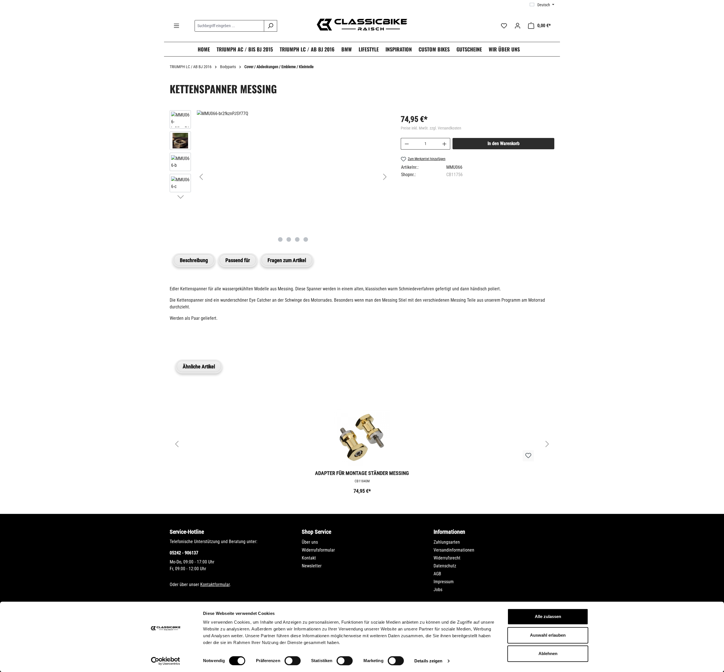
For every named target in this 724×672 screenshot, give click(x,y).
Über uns (310, 542)
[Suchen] (270, 26)
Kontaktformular (215, 584)
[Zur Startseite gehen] (362, 25)
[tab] (194, 260)
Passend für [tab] (237, 260)
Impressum (444, 581)
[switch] (293, 660)
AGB (437, 573)
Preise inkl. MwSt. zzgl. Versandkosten (431, 128)
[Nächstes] (385, 177)
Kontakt (309, 558)
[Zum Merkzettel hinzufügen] (528, 455)
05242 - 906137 (184, 553)
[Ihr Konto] (517, 25)
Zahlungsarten (447, 542)
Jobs (438, 589)
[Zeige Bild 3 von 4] (297, 239)
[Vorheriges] (201, 177)
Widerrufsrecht (447, 558)
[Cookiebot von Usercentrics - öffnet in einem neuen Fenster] (165, 661)
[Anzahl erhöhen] (445, 144)
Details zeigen (428, 660)
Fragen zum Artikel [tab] (287, 260)
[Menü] (176, 25)
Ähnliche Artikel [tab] (199, 367)
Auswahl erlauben (548, 635)
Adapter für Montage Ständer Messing (362, 473)
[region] (279, 176)
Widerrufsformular (318, 550)
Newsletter (312, 566)
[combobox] (229, 26)
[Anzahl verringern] (407, 144)
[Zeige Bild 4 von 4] (305, 239)
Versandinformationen (454, 550)
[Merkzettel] (504, 25)
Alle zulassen (548, 616)
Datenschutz (445, 566)
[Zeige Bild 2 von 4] (288, 239)
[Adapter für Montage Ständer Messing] (362, 437)
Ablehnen (547, 653)
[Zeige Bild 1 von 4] (280, 239)
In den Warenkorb (504, 143)
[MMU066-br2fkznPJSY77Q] (293, 113)
